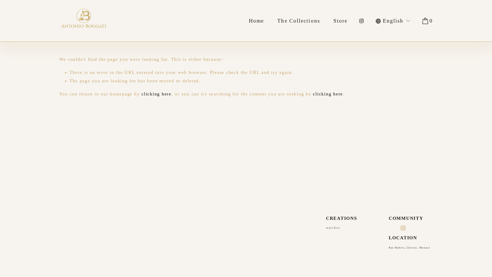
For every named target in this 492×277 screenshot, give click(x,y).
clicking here (156, 93)
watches (333, 228)
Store (340, 21)
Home (256, 21)
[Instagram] (361, 21)
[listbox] (393, 20)
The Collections (298, 21)
